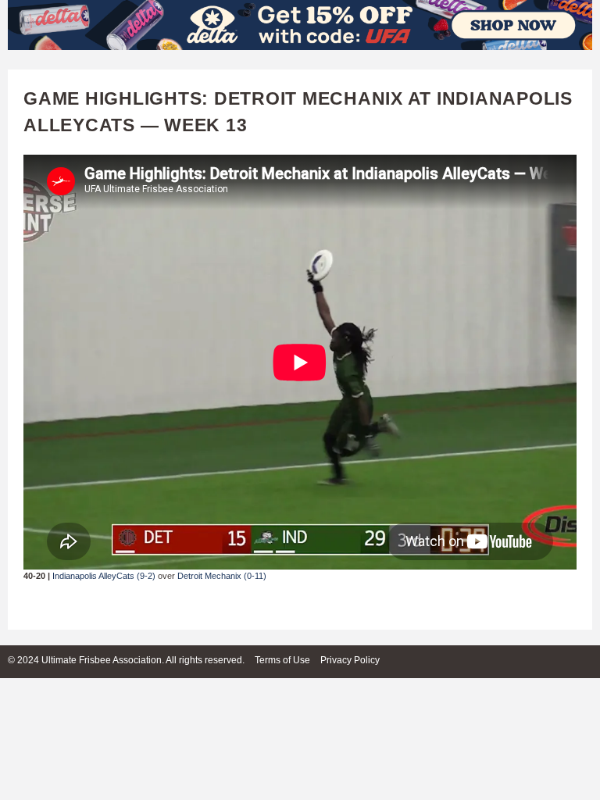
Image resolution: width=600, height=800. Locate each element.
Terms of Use (282, 660)
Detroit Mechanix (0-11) (221, 575)
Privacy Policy (350, 660)
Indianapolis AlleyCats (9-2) (103, 575)
